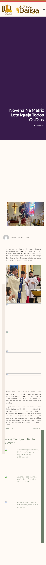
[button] (44, 9)
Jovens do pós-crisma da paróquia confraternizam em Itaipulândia (27, 479)
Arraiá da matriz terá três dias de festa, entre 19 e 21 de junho (27, 504)
